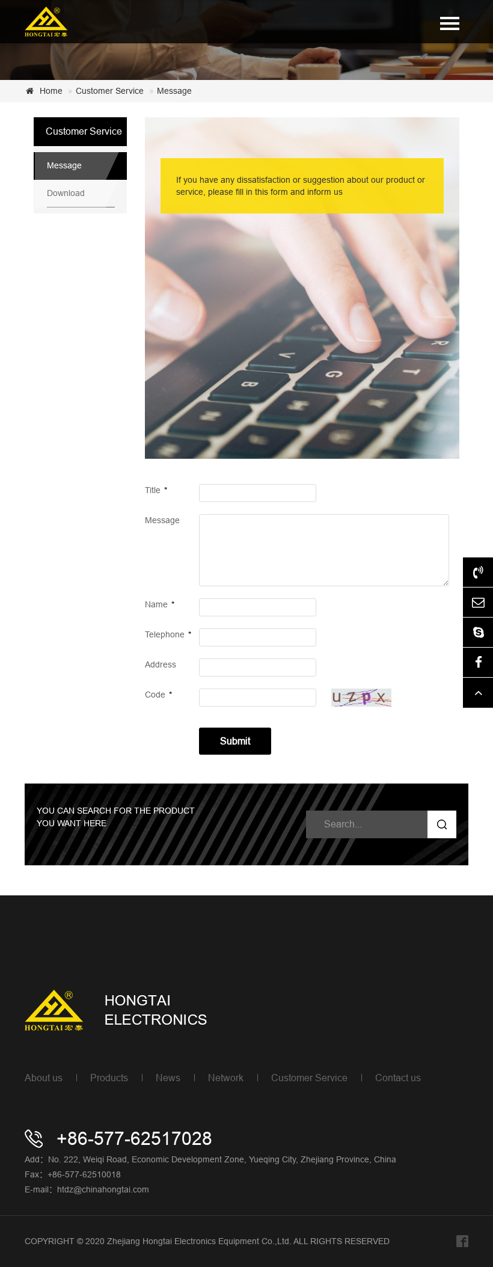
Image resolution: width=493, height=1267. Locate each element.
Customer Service (110, 91)
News (168, 1077)
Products (109, 1077)
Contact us (398, 1077)
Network (225, 1077)
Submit (235, 740)
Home (51, 91)
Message (174, 91)
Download (66, 193)
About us (44, 1077)
